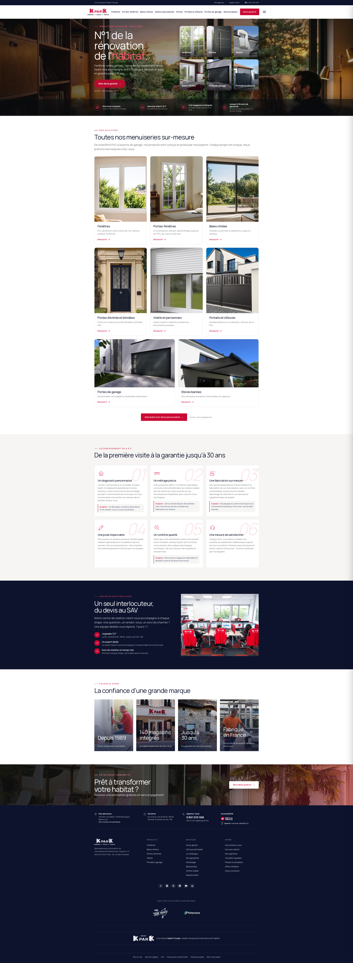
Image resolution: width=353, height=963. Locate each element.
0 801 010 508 (195, 817)
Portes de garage (213, 12)
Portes (179, 12)
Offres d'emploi (232, 866)
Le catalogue (192, 853)
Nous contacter (232, 870)
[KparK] (98, 12)
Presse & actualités (234, 862)
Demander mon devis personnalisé (164, 417)
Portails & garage (154, 862)
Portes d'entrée (154, 853)
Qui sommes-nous (233, 845)
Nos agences (219, 2)
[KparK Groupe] (143, 938)
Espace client (234, 2)
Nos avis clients (232, 849)
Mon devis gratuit (109, 83)
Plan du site (137, 957)
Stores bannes (231, 12)
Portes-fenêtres (130, 12)
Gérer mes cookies (213, 957)
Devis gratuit (249, 11)
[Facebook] (160, 886)
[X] (173, 886)
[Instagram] (167, 886)
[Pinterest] (179, 886)
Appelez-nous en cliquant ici (236, 823)
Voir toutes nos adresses (109, 822)
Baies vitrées (146, 12)
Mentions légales (151, 957)
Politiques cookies (197, 957)
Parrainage (191, 862)
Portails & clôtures (193, 12)
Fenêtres (115, 12)
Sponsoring (191, 866)
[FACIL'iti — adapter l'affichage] (234, 819)
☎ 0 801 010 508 (252, 2)
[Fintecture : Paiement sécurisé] (192, 912)
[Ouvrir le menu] (264, 12)
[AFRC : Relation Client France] (160, 912)
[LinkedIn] (192, 886)
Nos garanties (192, 858)
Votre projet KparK (194, 849)
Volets (150, 858)
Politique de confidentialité (177, 957)
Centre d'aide (192, 870)
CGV (162, 957)
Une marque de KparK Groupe (106, 2)
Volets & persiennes (164, 12)
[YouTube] (186, 886)
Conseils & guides (233, 858)
